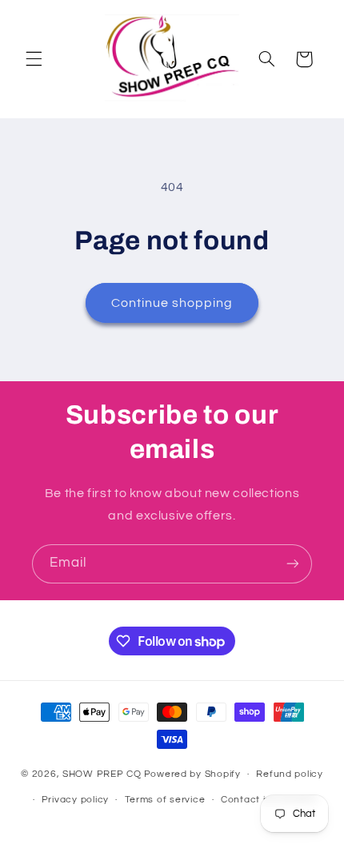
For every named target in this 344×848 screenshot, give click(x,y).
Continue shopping (172, 303)
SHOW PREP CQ (102, 774)
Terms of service (165, 799)
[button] (33, 59)
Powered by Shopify (192, 774)
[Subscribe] (292, 563)
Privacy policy (75, 799)
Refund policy (289, 774)
